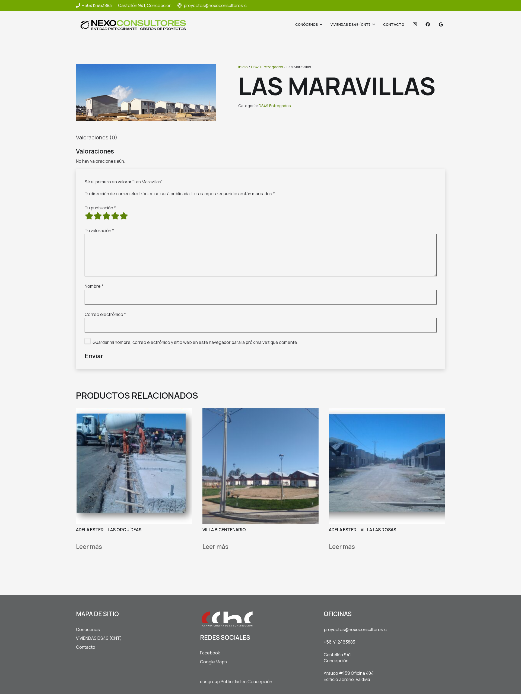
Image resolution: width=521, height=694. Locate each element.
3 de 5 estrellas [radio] (106, 216)
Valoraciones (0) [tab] (96, 137)
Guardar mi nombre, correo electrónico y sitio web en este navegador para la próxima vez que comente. (195, 342)
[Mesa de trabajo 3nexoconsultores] (133, 24)
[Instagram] (414, 24)
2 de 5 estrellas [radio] (97, 216)
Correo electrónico (105, 314)
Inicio (243, 66)
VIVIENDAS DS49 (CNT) (99, 638)
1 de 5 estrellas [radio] (89, 216)
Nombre (94, 286)
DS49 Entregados (267, 66)
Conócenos (88, 629)
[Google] (440, 24)
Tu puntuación (100, 208)
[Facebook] (427, 24)
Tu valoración (99, 231)
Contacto (85, 647)
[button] (320, 24)
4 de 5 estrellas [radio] (115, 216)
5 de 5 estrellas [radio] (123, 216)
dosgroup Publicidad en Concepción (236, 682)
